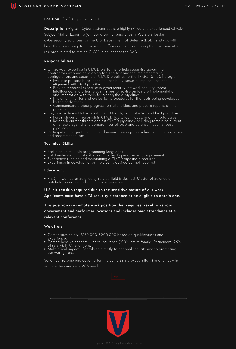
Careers (219, 6)
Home (187, 6)
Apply (118, 276)
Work (201, 6)
